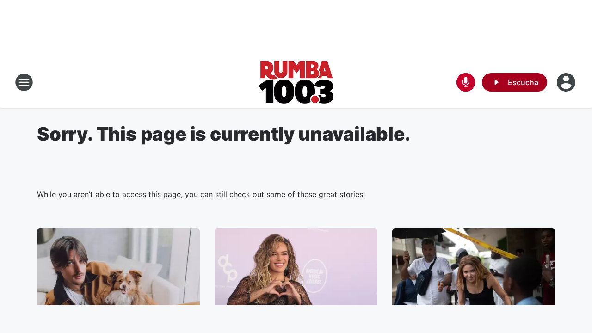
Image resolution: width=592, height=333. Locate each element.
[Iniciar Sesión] (567, 82)
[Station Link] (296, 82)
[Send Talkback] (465, 82)
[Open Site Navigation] (24, 82)
